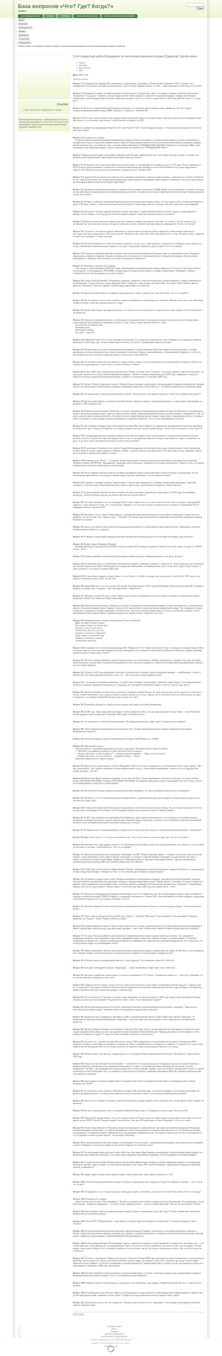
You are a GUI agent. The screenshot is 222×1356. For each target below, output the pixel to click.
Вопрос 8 (77, 165)
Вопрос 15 (78, 243)
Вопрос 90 (78, 1081)
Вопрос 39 (78, 515)
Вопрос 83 (78, 997)
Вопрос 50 (78, 648)
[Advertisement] (44, 76)
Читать (82, 63)
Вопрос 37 (78, 492)
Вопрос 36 (78, 482)
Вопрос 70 (78, 854)
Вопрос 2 (77, 93)
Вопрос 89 (78, 1064)
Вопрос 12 (78, 211)
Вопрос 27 (78, 384)
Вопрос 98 (78, 1162)
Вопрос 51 (78, 660)
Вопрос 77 (78, 936)
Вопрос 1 (77, 83)
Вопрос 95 (78, 1128)
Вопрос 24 (78, 349)
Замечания (23, 35)
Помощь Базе (25, 43)
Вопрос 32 (78, 436)
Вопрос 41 (78, 537)
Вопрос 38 (78, 502)
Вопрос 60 (78, 746)
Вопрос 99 (78, 1174)
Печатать (83, 65)
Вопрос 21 (78, 310)
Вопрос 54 (78, 692)
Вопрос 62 (78, 778)
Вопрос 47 (78, 596)
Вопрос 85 (78, 1017)
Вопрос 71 (78, 869)
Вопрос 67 (78, 830)
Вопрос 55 (78, 704)
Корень (28, 46)
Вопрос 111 (78, 1302)
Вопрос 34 (78, 460)
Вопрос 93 (78, 1110)
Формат (22, 31)
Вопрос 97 (78, 1152)
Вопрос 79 (78, 960)
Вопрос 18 (78, 281)
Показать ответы (80, 79)
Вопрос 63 (78, 791)
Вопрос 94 (78, 1118)
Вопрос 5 (77, 128)
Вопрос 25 (78, 362)
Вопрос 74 (78, 906)
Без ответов (84, 68)
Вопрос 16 (78, 253)
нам (39, 127)
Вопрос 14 (78, 231)
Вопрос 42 (78, 544)
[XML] (81, 1314)
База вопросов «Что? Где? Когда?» (65, 6)
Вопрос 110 (78, 1293)
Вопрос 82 (78, 985)
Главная (21, 46)
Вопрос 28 (78, 394)
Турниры (65, 16)
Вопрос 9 (77, 177)
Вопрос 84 (78, 1007)
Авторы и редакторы (87, 16)
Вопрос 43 (78, 556)
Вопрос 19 (78, 293)
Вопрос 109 (78, 1283)
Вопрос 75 (78, 916)
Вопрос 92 (78, 1101)
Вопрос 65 (78, 808)
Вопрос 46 (78, 586)
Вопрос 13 (78, 221)
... (76, 90)
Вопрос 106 (78, 1243)
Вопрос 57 (78, 721)
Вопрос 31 (78, 426)
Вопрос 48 (78, 606)
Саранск (56, 46)
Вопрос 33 (78, 448)
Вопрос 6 (77, 138)
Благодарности (25, 28)
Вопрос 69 (78, 845)
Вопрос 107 (78, 1258)
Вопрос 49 (78, 620)
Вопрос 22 (78, 320)
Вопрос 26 (78, 372)
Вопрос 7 (77, 155)
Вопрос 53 (78, 682)
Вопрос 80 (78, 968)
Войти (21, 20)
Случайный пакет (30, 16)
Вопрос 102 (78, 1199)
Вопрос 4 (77, 118)
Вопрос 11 (78, 202)
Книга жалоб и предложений (119, 16)
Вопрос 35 (78, 473)
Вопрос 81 (78, 975)
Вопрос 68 (78, 837)
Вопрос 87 (78, 1042)
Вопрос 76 (78, 926)
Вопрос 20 (78, 300)
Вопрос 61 (78, 766)
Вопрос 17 (78, 266)
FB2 (81, 70)
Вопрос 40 (78, 527)
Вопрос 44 (78, 564)
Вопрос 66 (78, 817)
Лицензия (23, 24)
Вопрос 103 (78, 1211)
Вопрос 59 (78, 739)
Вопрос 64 (78, 798)
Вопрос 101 (78, 1192)
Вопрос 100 (78, 1182)
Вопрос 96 (78, 1142)
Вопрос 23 (78, 340)
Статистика (24, 39)
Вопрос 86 (78, 1029)
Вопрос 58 (78, 729)
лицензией (47, 122)
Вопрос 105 (78, 1231)
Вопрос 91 (78, 1091)
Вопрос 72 (78, 879)
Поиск (50, 16)
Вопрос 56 (78, 712)
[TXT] (75, 1314)
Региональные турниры (42, 46)
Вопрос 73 (78, 894)
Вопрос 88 (78, 1054)
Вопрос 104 (78, 1221)
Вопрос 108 (78, 1273)
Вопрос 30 (78, 411)
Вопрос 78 (78, 951)
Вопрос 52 (78, 672)
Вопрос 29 (78, 401)
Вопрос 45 (78, 576)
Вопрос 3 (77, 108)
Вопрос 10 (78, 189)
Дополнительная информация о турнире (43, 110)
